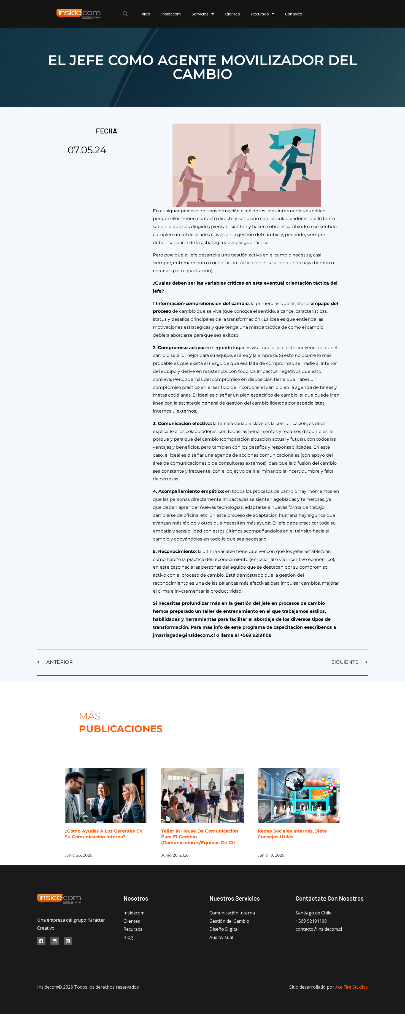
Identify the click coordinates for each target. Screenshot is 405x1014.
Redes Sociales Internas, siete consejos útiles (292, 833)
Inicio (145, 14)
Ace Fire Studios (351, 987)
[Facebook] (41, 941)
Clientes (232, 14)
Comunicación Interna (232, 913)
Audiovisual (221, 937)
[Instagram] (68, 941)
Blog (128, 937)
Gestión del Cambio (229, 921)
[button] (125, 13)
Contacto (293, 14)
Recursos (260, 14)
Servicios (200, 14)
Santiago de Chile (313, 913)
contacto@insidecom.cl (319, 929)
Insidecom (171, 14)
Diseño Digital (224, 929)
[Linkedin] (54, 941)
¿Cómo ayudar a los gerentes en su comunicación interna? (103, 833)
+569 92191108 (311, 921)
